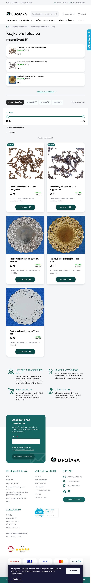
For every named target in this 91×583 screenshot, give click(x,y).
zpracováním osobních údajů (24, 450)
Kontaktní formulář (74, 499)
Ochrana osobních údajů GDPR (17, 498)
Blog (7, 502)
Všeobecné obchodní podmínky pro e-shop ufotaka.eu (17, 494)
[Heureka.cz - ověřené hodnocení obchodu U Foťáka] (46, 512)
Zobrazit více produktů (45, 92)
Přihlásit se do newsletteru (23, 456)
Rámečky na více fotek (42, 490)
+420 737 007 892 (73, 481)
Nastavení (17, 579)
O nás (8, 3)
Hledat (55, 14)
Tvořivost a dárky (40, 497)
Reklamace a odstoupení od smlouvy (15, 488)
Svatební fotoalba (41, 480)
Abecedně (57, 102)
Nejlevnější (32, 102)
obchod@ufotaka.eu (74, 477)
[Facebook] (64, 491)
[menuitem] (12, 20)
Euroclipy (38, 494)
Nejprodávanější (15, 102)
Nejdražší (45, 102)
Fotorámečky (39, 487)
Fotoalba (38, 476)
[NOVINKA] (25, 164)
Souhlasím (73, 571)
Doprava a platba (27, 3)
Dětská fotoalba (40, 483)
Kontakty (16, 3)
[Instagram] (69, 491)
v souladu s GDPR (48, 571)
